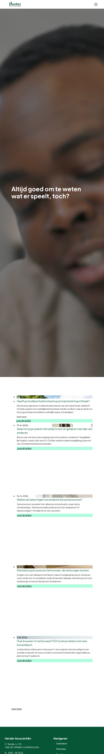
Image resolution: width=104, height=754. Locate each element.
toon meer (16, 708)
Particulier (61, 748)
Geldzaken (61, 743)
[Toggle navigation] (96, 4)
